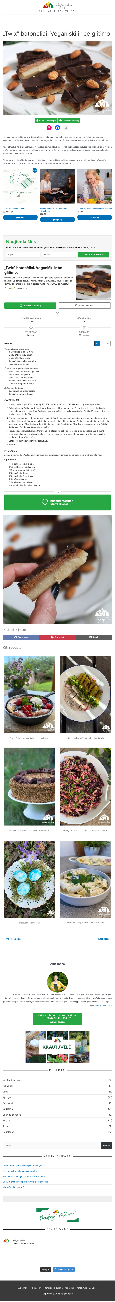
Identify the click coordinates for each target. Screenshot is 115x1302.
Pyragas (7, 1097)
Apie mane (23, 1288)
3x (107, 343)
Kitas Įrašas (105, 939)
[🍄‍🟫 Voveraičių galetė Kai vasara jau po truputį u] (57, 1255)
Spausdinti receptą (70, 121)
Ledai (6, 1091)
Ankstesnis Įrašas (13, 939)
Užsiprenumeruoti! (93, 254)
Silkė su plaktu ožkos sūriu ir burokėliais (85, 738)
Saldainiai (8, 1103)
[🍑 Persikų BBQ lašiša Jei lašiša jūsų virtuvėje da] (13, 1255)
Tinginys (7, 1120)
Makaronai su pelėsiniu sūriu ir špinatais (85, 922)
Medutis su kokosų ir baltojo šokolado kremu (29, 830)
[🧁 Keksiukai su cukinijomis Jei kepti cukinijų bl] (79, 1257)
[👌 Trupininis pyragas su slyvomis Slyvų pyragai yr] (35, 1255)
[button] (5, 288)
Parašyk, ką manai (58, 504)
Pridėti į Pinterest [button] (86, 305)
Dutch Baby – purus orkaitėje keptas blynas (29, 738)
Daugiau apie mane (103, 1005)
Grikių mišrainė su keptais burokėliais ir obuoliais (85, 830)
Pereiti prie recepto (47, 121)
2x (102, 343)
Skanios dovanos (12, 1114)
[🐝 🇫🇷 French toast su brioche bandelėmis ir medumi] (101, 1255)
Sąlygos (93, 1288)
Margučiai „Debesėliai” (29, 923)
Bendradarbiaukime (53, 1288)
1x (97, 343)
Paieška (106, 1145)
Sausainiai (8, 1108)
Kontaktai (69, 1288)
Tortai (6, 1126)
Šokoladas (8, 1131)
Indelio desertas (11, 1080)
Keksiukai (8, 1086)
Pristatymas (81, 1288)
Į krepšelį (20, 217)
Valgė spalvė (36, 1288)
